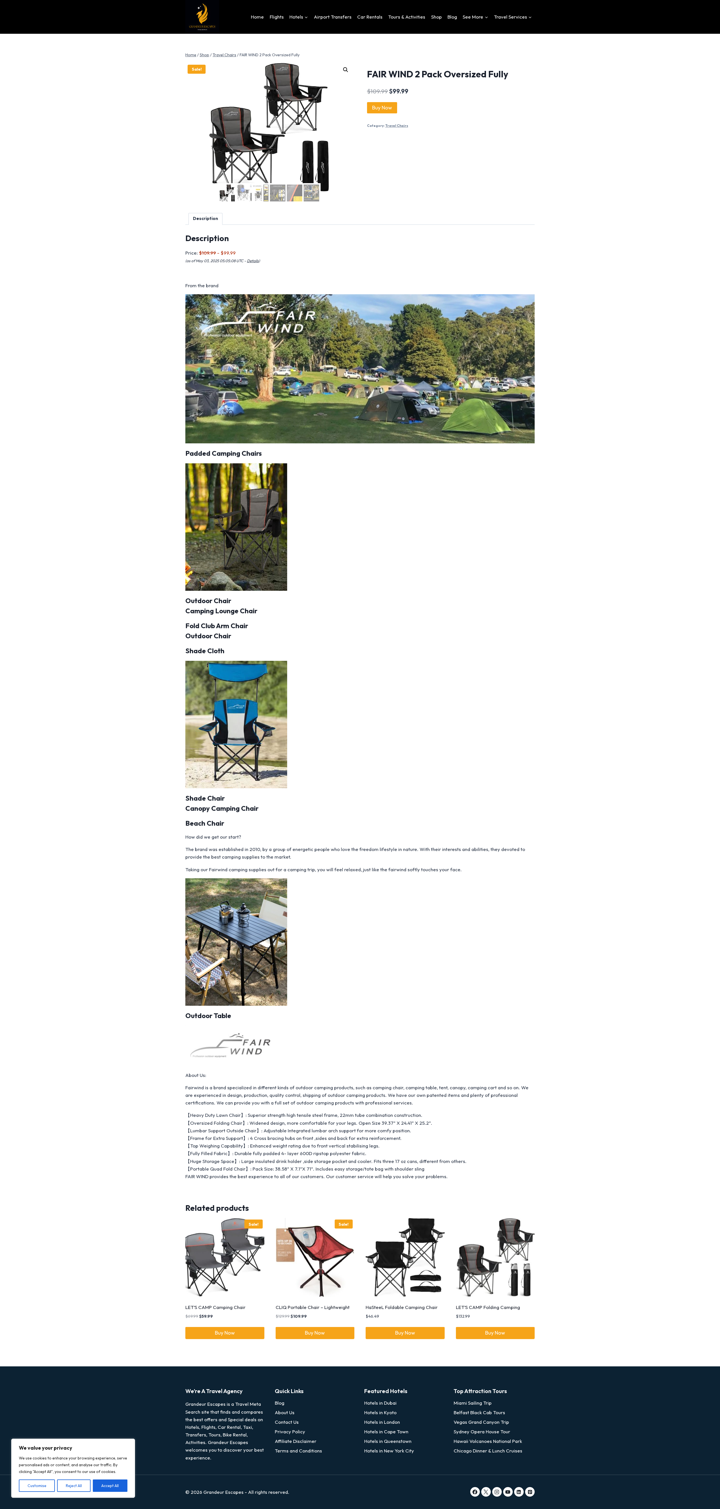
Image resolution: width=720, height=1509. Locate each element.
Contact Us (287, 1422)
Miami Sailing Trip (473, 1403)
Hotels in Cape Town (386, 1431)
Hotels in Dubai (380, 1403)
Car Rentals (369, 17)
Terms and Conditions (298, 1451)
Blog (452, 17)
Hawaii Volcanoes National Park (488, 1441)
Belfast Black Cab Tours (479, 1412)
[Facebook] (475, 1492)
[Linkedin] (519, 1492)
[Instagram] (497, 1492)
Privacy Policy (290, 1431)
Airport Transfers (333, 17)
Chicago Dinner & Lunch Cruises (488, 1451)
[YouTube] (508, 1492)
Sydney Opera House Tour (482, 1431)
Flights (277, 17)
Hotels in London (382, 1422)
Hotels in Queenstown (387, 1441)
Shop (436, 17)
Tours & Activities (406, 17)
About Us (284, 1412)
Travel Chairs (396, 125)
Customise (37, 1485)
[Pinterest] (530, 1492)
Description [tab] (205, 218)
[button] (346, 70)
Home (257, 17)
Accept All (110, 1485)
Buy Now (382, 107)
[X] (486, 1492)
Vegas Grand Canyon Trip (481, 1422)
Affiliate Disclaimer (295, 1441)
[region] (73, 1468)
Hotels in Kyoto (380, 1412)
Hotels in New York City (389, 1451)
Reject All (74, 1485)
